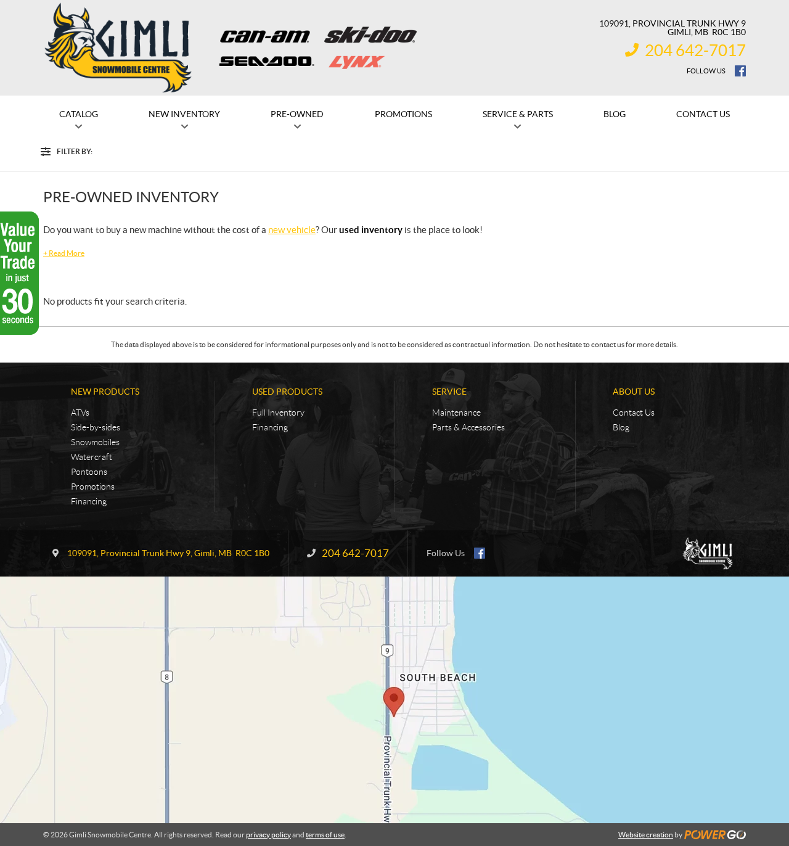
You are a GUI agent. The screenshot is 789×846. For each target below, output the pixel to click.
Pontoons (89, 472)
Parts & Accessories (468, 427)
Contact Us (634, 412)
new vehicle (292, 229)
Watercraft (91, 457)
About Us (634, 391)
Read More (63, 253)
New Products (105, 391)
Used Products (287, 391)
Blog (621, 427)
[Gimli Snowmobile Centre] (118, 47)
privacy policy (268, 835)
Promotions (93, 486)
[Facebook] (740, 70)
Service (449, 391)
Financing (89, 501)
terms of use (325, 835)
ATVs (80, 412)
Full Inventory (278, 412)
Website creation (645, 835)
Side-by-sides (95, 427)
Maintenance (456, 412)
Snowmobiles (95, 442)
